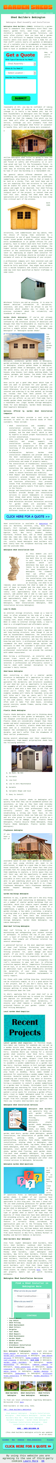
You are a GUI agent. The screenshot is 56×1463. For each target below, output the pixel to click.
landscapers (20, 1373)
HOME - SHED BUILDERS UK (28, 1428)
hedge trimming (32, 1358)
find (11, 1243)
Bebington (43, 523)
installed (14, 867)
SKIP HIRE (34, 1360)
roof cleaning (10, 1360)
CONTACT (41, 13)
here (38, 1270)
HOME (24, 13)
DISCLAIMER (49, 13)
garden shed (22, 319)
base (43, 181)
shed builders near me (32, 1101)
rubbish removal (40, 1364)
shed (23, 157)
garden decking (41, 1371)
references (8, 309)
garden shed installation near (34, 1049)
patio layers (10, 1371)
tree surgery (33, 1369)
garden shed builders (15, 1362)
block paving (10, 1353)
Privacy (50, 1440)
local (15, 125)
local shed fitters (40, 1087)
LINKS (30, 13)
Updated (21, 1440)
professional (11, 261)
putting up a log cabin (15, 1058)
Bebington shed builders (40, 1109)
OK (42, 1461)
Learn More (30, 1461)
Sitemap (5, 1440)
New (13, 1440)
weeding (34, 1353)
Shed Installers (34, 1440)
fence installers (22, 1367)
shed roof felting (20, 960)
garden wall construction (15, 1355)
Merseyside (38, 1160)
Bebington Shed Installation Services (23, 1278)
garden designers (41, 1376)
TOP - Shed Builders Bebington (17, 1409)
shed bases (36, 702)
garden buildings (25, 239)
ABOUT (35, 13)
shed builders (40, 541)
